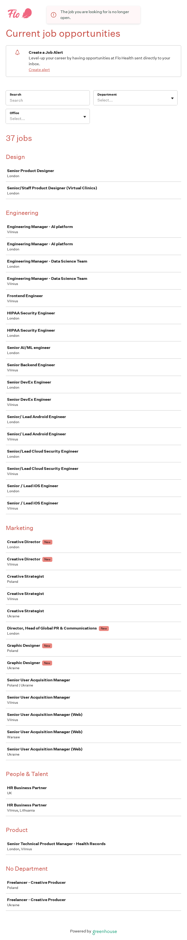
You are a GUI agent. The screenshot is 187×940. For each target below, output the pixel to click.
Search (15, 94)
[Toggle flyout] (172, 98)
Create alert (39, 69)
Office (14, 113)
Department (107, 94)
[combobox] (97, 100)
